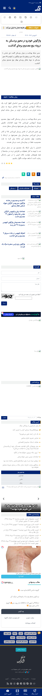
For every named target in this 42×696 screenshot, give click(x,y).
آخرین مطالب (35, 422)
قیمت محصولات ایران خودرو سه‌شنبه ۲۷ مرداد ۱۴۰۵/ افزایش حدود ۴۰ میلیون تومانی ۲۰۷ (21, 520)
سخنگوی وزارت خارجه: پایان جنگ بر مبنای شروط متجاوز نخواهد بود (20, 466)
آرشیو (6, 679)
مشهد (12, 638)
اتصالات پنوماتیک (30, 623)
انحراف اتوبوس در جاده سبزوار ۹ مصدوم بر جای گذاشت (14, 234)
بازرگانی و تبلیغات (15, 679)
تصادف (36, 188)
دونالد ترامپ (21, 638)
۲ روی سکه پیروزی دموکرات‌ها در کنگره (26, 453)
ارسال (4, 303)
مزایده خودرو (30, 618)
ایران (20, 633)
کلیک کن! (21, 577)
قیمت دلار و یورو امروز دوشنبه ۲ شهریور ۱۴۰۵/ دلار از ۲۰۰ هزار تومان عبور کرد (20, 525)
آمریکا (14, 633)
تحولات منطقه (33, 28)
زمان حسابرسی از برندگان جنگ (28, 426)
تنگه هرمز (33, 642)
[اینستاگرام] (4, 17)
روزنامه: (39, 417)
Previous (38, 499)
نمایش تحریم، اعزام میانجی (29, 438)
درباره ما (33, 679)
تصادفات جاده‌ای (24, 188)
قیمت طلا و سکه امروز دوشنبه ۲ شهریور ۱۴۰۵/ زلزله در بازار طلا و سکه (20, 531)
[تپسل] (2, 313)
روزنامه (25, 694)
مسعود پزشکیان (9, 642)
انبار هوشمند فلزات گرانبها (12, 618)
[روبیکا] (36, 17)
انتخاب (4, 418)
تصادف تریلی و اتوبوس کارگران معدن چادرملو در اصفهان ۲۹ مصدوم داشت (14, 214)
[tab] (21, 472)
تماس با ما (26, 679)
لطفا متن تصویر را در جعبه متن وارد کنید (30, 295)
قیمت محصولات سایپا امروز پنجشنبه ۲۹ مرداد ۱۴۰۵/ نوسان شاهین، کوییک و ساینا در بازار (21, 536)
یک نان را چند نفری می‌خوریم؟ (28, 434)
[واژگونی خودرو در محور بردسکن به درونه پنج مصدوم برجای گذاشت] (21, 81)
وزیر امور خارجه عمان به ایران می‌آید (20, 28)
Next (3, 499)
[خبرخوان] (7, 683)
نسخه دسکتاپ (21, 650)
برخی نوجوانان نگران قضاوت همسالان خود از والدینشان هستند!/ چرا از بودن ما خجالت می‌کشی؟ (20, 447)
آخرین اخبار (7, 694)
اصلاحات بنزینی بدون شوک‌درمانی (28, 457)
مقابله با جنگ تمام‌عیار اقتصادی (28, 442)
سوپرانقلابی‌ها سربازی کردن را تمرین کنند (25, 430)
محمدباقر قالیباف (22, 642)
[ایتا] (20, 17)
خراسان (21, 32)
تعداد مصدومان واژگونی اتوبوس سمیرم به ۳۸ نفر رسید (14, 223)
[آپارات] (21, 22)
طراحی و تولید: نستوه (20, 672)
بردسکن (12, 188)
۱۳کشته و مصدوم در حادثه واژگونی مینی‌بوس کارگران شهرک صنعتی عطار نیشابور (14, 203)
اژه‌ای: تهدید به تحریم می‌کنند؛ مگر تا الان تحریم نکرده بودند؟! (21, 507)
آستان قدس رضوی (30, 633)
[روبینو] (31, 17)
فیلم (17, 694)
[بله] (25, 17)
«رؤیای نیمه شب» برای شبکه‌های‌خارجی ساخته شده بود (20, 461)
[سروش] (15, 17)
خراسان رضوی (32, 638)
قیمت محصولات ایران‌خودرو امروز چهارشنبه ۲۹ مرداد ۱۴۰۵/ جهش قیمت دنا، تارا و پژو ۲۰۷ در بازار (19, 542)
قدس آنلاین (37, 8)
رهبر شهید (7, 633)
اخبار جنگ (35, 694)
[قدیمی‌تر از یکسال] (33, 203)
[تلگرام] (9, 17)
